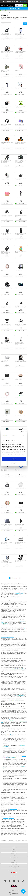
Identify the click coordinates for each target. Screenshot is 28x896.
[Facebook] (5, 881)
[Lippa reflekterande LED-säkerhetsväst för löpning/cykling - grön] (20, 105)
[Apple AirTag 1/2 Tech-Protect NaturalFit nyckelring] (20, 214)
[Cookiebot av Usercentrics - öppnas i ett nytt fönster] (20, 432)
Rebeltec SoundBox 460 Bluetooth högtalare (14, 756)
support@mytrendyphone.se (14, 842)
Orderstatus (14, 853)
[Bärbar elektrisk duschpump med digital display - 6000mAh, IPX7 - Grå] (7, 50)
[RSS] (14, 881)
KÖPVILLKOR (14, 868)
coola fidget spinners (19, 593)
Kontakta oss (14, 862)
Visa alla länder (14, 875)
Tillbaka (2, 12)
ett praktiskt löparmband (19, 695)
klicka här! (23, 1)
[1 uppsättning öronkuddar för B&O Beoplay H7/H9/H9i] (20, 414)
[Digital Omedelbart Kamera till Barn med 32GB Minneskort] (20, 68)
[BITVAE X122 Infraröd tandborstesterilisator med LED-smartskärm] (20, 32)
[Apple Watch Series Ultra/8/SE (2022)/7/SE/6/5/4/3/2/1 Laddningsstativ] (20, 359)
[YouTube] (18, 881)
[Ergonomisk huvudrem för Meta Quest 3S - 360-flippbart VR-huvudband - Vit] (20, 323)
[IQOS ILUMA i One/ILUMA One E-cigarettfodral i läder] (7, 505)
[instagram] (23, 881)
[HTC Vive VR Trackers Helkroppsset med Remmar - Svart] (20, 559)
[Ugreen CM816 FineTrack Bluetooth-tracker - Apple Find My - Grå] (7, 523)
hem (14, 846)
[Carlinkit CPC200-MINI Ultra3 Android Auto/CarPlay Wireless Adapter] (7, 214)
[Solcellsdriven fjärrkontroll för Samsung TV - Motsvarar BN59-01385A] (20, 232)
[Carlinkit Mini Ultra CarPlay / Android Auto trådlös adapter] (20, 177)
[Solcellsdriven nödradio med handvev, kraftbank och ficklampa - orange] (20, 141)
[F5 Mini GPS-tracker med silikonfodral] (20, 487)
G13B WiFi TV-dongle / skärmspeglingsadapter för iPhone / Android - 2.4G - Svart (6, 252)
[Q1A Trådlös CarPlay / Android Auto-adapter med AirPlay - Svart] (7, 287)
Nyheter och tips (14, 864)
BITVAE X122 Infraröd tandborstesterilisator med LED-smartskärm (19, 34)
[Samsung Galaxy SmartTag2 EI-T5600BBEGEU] (7, 232)
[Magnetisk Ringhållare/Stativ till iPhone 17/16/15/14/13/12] (7, 396)
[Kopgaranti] (14, 886)
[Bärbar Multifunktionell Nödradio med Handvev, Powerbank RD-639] (20, 50)
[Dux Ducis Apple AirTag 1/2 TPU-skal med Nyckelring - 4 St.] (20, 268)
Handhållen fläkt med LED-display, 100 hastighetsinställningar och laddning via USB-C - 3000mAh (6, 89)
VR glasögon (11, 719)
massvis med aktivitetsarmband (12, 700)
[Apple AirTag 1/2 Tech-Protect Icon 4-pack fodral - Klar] (20, 541)
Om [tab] (23, 435)
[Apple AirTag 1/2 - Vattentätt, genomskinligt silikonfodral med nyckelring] (20, 341)
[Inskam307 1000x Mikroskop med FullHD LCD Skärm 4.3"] (7, 468)
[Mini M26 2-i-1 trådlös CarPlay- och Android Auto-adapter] (20, 396)
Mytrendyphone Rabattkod (14, 866)
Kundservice (14, 847)
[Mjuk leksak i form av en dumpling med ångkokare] (7, 196)
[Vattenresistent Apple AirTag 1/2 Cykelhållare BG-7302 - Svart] (20, 523)
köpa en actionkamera (12, 809)
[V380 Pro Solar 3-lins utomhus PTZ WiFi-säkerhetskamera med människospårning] (7, 159)
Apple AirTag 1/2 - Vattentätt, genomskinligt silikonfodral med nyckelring (19, 343)
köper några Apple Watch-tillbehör (19, 668)
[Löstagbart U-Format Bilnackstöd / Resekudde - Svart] (7, 123)
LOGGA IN (14, 849)
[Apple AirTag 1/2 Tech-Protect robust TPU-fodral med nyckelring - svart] (7, 305)
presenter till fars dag (10, 734)
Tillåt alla (14, 459)
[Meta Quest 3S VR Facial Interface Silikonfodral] (20, 468)
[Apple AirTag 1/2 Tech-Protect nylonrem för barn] (7, 268)
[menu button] (17, 5)
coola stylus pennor (23, 628)
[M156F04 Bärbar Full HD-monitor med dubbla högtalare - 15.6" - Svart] (20, 123)
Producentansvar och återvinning (14, 869)
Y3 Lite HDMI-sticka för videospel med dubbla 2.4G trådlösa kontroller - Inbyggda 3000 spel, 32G (20, 161)
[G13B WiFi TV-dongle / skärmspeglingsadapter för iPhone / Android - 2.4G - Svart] (7, 250)
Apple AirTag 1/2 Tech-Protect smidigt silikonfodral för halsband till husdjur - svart (20, 307)
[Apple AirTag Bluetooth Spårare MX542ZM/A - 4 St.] (7, 359)
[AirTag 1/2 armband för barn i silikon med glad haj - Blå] (7, 541)
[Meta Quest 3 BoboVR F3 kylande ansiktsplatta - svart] (20, 505)
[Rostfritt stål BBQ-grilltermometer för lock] (7, 341)
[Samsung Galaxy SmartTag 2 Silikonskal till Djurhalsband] (7, 377)
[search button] (21, 5)
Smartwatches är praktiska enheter (7, 637)
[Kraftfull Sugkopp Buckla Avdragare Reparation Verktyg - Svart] (7, 105)
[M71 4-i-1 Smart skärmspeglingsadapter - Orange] (7, 141)
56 (16, 578)
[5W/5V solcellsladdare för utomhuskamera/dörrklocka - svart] (7, 32)
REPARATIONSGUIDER (14, 857)
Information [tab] (14, 435)
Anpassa (13, 463)
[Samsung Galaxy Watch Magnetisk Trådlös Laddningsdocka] (20, 377)
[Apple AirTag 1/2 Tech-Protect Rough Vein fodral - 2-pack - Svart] (7, 487)
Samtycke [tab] (5, 435)
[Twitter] (9, 881)
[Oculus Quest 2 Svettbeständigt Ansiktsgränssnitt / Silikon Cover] (7, 323)
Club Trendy (14, 855)
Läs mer (16, 18)
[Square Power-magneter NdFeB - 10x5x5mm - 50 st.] (7, 414)
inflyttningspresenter (4, 623)
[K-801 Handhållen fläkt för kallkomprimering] (20, 196)
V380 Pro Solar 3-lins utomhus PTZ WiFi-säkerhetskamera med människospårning (6, 161)
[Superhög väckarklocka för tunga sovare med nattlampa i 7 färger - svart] (20, 287)
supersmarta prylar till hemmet (8, 818)
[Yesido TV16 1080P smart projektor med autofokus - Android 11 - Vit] (7, 177)
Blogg (14, 860)
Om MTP (14, 858)
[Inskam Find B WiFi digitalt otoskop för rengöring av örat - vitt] (20, 87)
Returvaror (14, 851)
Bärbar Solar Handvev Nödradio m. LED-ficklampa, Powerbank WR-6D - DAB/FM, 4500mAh (7, 70)
